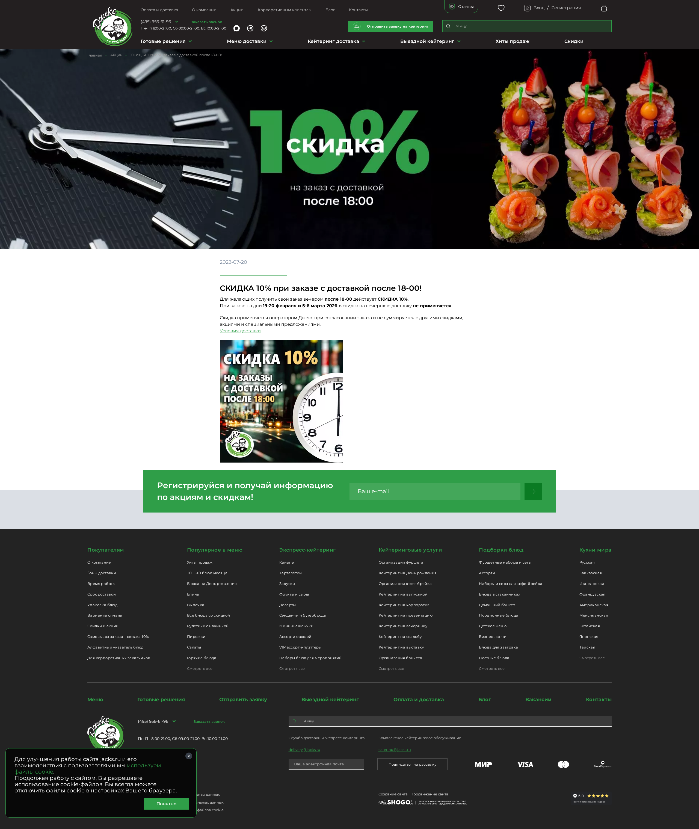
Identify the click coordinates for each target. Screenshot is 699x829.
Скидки (574, 41)
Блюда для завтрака (498, 647)
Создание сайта (393, 794)
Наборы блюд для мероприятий (310, 658)
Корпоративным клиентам (285, 9)
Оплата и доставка (159, 9)
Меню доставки (246, 41)
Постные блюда (494, 658)
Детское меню (493, 626)
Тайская (587, 647)
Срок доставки (101, 594)
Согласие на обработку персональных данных (181, 802)
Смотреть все (200, 668)
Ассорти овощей (295, 636)
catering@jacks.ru (394, 749)
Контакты (358, 9)
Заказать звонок (206, 22)
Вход (539, 7)
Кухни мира (595, 550)
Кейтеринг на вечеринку (403, 626)
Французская (592, 594)
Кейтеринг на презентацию (406, 615)
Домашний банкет (497, 605)
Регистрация (566, 7)
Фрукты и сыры (294, 594)
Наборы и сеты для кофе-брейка (510, 583)
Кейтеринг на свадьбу (400, 636)
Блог (330, 9)
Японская (589, 636)
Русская (587, 562)
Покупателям (105, 550)
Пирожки (196, 636)
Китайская (589, 626)
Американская (594, 605)
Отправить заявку (243, 700)
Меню (95, 700)
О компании (204, 9)
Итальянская (591, 583)
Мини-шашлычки (296, 626)
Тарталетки (290, 573)
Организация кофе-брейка (405, 583)
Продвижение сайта (429, 794)
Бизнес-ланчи (493, 636)
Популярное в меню (214, 550)
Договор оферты (153, 786)
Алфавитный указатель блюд (115, 647)
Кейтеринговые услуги (410, 550)
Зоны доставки (101, 573)
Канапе (286, 562)
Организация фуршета (401, 562)
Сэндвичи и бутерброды (303, 615)
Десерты (287, 605)
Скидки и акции (103, 626)
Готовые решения (163, 41)
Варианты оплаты (104, 615)
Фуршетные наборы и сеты (505, 562)
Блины (193, 594)
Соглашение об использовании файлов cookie (181, 810)
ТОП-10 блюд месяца (207, 573)
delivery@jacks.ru (304, 749)
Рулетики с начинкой (208, 626)
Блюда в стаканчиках (499, 594)
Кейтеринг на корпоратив (404, 605)
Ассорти (487, 573)
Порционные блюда (498, 615)
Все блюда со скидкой (208, 615)
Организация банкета (400, 658)
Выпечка (196, 605)
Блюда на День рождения (212, 583)
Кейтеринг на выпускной (403, 594)
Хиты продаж (512, 41)
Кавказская (590, 573)
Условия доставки (240, 330)
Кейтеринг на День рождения (408, 573)
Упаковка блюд (102, 605)
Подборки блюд (501, 550)
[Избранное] (501, 8)
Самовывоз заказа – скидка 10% (118, 636)
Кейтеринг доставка (333, 41)
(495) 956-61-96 (156, 21)
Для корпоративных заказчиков (118, 658)
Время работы (101, 583)
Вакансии (538, 700)
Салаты (194, 647)
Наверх (4, 207)
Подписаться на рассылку (412, 764)
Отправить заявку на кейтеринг (398, 26)
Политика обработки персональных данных (179, 794)
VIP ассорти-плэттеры (300, 647)
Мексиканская (593, 615)
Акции (237, 9)
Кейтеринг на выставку (401, 647)
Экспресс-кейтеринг (307, 550)
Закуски (287, 583)
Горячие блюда (201, 658)
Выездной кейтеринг (427, 41)
